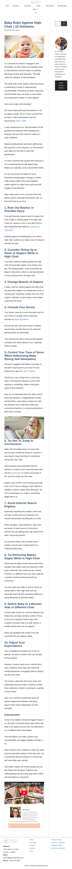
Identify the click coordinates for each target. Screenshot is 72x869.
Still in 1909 (21, 121)
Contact (32, 845)
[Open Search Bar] (35, 13)
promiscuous (15, 473)
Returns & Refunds (58, 848)
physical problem (21, 319)
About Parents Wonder (61, 85)
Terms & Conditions (58, 842)
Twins (7, 6)
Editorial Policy (56, 845)
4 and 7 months (28, 371)
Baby (38, 6)
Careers (32, 848)
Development (50, 6)
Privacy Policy (56, 840)
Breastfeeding (62, 6)
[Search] (64, 23)
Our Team (32, 842)
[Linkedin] (10, 826)
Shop (31, 851)
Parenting (15, 6)
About (35, 9)
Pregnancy (27, 6)
